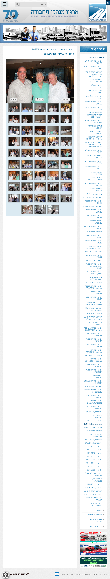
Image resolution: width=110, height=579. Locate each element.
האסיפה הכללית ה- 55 (93, 491)
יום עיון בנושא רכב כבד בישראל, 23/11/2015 (93, 329)
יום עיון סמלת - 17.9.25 (96, 86)
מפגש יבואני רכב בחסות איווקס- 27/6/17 (92, 247)
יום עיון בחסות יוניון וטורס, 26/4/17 (94, 272)
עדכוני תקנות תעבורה (96, 520)
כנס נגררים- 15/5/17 (94, 260)
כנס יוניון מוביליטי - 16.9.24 (94, 127)
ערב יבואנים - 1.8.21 (93, 194)
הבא (14, 99)
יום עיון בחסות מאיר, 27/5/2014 (93, 371)
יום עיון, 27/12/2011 (94, 460)
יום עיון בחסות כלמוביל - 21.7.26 (93, 67)
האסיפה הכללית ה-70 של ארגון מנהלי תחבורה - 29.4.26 (93, 74)
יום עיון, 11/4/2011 (94, 484)
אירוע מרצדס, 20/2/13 (93, 427)
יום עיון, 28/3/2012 (94, 456)
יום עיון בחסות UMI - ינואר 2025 (93, 121)
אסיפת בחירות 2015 (94, 313)
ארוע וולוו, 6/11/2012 (93, 443)
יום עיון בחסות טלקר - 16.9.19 (93, 211)
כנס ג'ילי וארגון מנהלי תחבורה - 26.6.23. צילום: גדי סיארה (93, 144)
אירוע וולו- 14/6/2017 (93, 252)
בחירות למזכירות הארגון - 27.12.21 (95, 179)
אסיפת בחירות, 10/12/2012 (96, 435)
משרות (99, 510)
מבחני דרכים (96, 526)
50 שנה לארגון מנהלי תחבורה (94, 499)
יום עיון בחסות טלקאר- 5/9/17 (93, 242)
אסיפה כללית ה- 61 (94, 283)
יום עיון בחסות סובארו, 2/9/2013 (93, 396)
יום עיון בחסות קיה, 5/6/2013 (94, 407)
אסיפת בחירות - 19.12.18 (95, 222)
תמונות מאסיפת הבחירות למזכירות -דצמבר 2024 (94, 115)
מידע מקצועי (98, 49)
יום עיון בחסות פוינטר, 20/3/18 (93, 236)
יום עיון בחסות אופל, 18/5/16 (94, 298)
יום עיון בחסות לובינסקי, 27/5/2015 (94, 351)
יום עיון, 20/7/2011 (94, 470)
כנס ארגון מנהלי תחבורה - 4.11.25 (95, 81)
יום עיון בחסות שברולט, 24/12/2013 (92, 391)
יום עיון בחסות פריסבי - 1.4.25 (93, 108)
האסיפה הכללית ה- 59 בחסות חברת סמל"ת (93, 318)
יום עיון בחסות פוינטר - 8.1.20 (93, 202)
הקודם (65, 99)
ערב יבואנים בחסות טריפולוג (94, 323)
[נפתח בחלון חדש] (57, 574)
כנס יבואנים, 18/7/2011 (97, 480)
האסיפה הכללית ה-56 (93, 431)
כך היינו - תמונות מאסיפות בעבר (95, 504)
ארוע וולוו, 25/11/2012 (93, 440)
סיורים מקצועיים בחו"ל (93, 494)
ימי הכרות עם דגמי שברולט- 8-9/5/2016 (94, 303)
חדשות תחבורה (95, 515)
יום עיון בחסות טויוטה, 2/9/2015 (93, 334)
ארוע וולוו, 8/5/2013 (94, 412)
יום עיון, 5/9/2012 (95, 446)
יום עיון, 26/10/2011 (94, 463)
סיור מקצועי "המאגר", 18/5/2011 (93, 474)
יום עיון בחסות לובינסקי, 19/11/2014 (93, 360)
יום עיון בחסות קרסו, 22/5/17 (94, 256)
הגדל (41, 99)
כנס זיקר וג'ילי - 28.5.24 (96, 132)
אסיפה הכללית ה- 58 (93, 355)
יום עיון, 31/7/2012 (94, 450)
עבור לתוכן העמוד (55, 2)
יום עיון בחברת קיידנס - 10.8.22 (92, 167)
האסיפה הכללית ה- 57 (93, 386)
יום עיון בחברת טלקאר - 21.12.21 (93, 184)
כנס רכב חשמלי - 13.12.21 (95, 190)
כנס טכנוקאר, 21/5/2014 (97, 376)
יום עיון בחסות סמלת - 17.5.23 (93, 151)
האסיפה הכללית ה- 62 (93, 232)
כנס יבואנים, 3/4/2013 (59, 54)
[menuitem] (93, 281)
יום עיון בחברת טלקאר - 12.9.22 (93, 162)
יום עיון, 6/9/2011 (95, 466)
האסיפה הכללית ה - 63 (92, 206)
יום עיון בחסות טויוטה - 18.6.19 (93, 216)
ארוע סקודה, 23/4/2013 (97, 416)
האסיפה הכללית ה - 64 (92, 197)
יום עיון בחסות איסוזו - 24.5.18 (93, 227)
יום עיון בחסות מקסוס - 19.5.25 (92, 103)
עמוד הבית (70, 49)
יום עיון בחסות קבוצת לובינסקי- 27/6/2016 (93, 287)
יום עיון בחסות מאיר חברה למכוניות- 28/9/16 (94, 266)
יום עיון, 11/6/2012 (94, 453)
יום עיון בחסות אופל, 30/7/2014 (94, 365)
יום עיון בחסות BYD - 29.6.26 (93, 62)
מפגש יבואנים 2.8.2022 (96, 173)
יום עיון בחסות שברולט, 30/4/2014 (92, 382)
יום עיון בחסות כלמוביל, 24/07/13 (94, 402)
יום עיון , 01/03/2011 (93, 488)
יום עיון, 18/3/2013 (94, 421)
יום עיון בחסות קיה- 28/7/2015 (94, 345)
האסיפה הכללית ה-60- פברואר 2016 (93, 309)
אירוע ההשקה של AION (95, 92)
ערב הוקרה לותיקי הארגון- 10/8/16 (95, 278)
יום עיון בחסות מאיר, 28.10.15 (93, 340)
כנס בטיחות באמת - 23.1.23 (94, 156)
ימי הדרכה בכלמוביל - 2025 (93, 97)
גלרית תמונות (58, 49)
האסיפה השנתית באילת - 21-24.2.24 (94, 138)
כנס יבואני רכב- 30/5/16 (96, 292)
